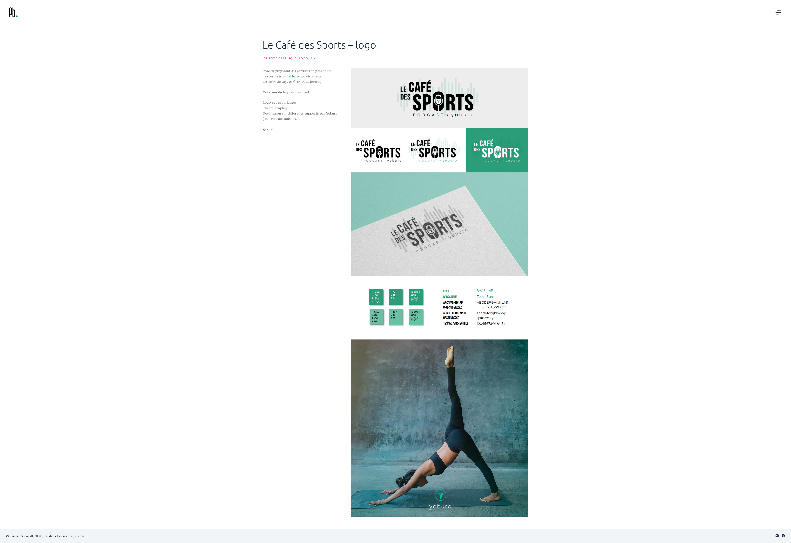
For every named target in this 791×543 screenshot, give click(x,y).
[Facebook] (783, 535)
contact (80, 536)
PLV (313, 58)
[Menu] (778, 12)
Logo (303, 58)
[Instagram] (777, 535)
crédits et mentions (58, 536)
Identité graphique (280, 58)
